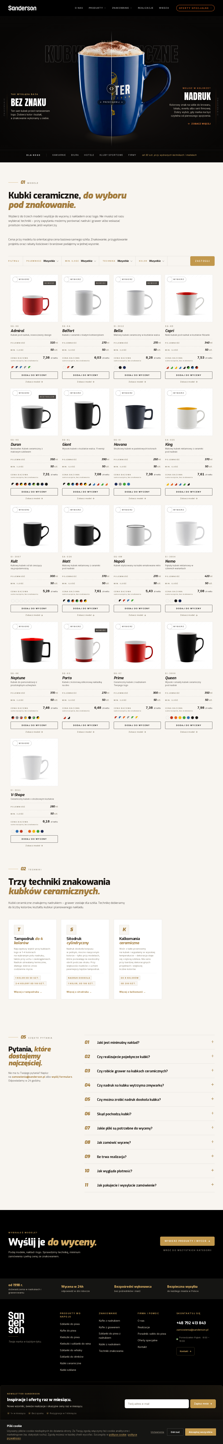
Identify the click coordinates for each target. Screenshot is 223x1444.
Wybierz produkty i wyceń (185, 1241)
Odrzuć (175, 1432)
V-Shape (18, 794)
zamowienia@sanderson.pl (28, 1077)
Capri (169, 330)
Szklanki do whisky (71, 1350)
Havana (120, 444)
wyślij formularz (62, 1077)
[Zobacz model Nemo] (189, 528)
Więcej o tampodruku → (28, 991)
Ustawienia (157, 1432)
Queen (170, 678)
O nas (79, 8)
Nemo (170, 561)
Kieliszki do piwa (70, 1337)
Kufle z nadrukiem (109, 1320)
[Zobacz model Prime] (137, 645)
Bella (118, 330)
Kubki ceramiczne (70, 1363)
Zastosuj (202, 261)
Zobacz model (32, 382)
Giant (66, 444)
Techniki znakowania (111, 1351)
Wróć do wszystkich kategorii (187, 1250)
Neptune (18, 678)
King (168, 444)
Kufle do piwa (68, 1330)
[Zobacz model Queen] (189, 645)
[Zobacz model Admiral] (34, 298)
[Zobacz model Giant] (86, 412)
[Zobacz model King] (189, 412)
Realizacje (145, 8)
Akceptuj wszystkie (200, 1432)
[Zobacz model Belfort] (86, 298)
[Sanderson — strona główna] (22, 8)
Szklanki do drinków (71, 1356)
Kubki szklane (68, 1370)
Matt (66, 561)
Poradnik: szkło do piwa (152, 1333)
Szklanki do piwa (70, 1324)
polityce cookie (117, 1434)
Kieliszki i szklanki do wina (75, 1343)
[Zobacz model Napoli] (137, 528)
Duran (16, 444)
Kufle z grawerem (109, 1327)
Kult (14, 561)
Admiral (17, 330)
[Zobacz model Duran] (34, 412)
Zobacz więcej (201, 123)
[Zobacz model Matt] (86, 528)
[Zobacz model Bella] (137, 298)
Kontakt (142, 1347)
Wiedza (164, 8)
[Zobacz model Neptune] (34, 645)
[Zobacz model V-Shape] (34, 762)
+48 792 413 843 (191, 1322)
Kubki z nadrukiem (109, 1344)
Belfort (68, 330)
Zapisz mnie (201, 1403)
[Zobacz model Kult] (34, 528)
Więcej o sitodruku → (79, 991)
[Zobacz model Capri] (189, 298)
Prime (119, 678)
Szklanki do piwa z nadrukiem (110, 1335)
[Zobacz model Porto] (86, 645)
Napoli (119, 561)
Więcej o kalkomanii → (132, 991)
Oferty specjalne (147, 1340)
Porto (67, 678)
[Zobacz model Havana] (137, 412)
